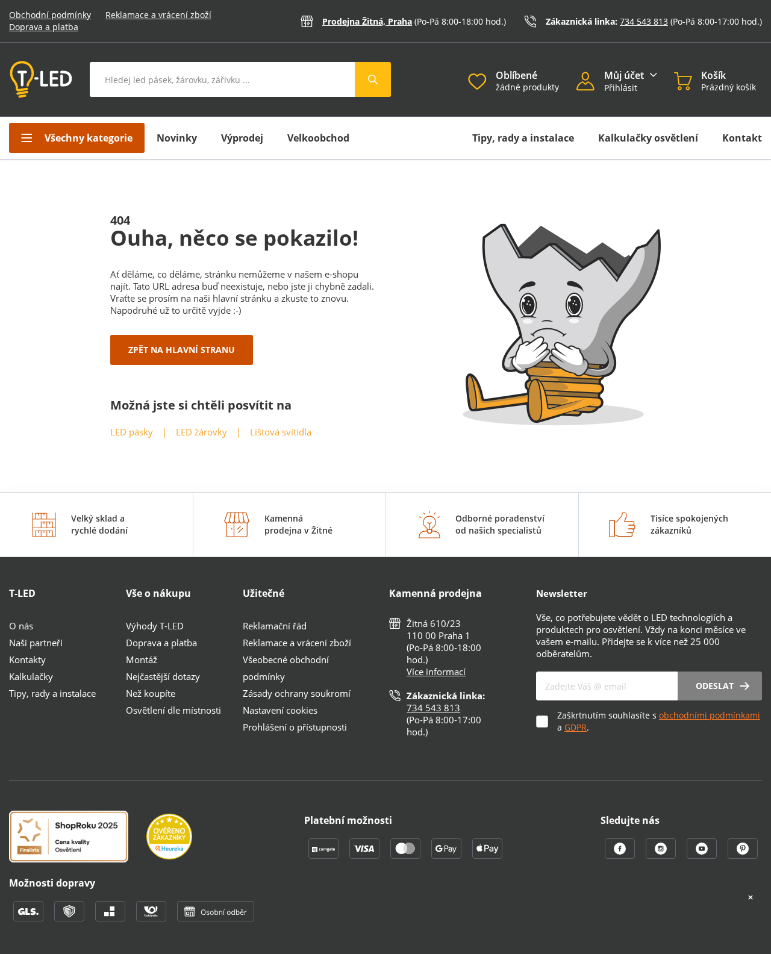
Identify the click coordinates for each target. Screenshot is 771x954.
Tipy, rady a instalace (523, 138)
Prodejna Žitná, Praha (367, 21)
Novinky (177, 138)
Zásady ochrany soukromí (297, 693)
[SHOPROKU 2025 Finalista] (77, 838)
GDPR (575, 727)
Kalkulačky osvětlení (648, 138)
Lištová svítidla (280, 432)
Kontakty (27, 659)
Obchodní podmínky (50, 14)
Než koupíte (150, 693)
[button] (590, 82)
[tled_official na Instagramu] (661, 855)
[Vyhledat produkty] (373, 79)
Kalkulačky (31, 676)
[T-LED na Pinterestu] (742, 855)
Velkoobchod (318, 138)
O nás (21, 626)
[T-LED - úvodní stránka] (41, 79)
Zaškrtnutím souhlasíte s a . (658, 721)
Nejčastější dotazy (163, 676)
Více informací (436, 672)
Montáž (141, 659)
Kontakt (742, 138)
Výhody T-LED (155, 626)
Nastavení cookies (280, 710)
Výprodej (242, 138)
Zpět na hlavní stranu (181, 349)
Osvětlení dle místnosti (173, 710)
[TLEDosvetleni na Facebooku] (621, 855)
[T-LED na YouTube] (702, 855)
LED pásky (131, 432)
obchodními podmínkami (709, 715)
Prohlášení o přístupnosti (295, 727)
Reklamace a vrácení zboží (158, 14)
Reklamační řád (275, 626)
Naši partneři (36, 643)
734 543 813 (644, 21)
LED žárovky (201, 432)
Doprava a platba (43, 27)
